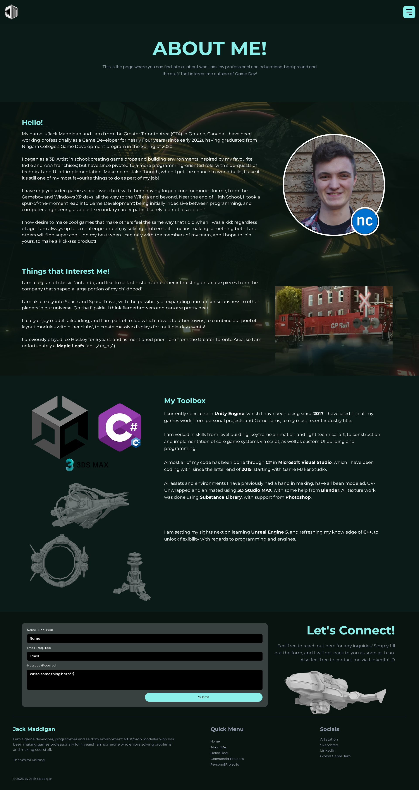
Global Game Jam (335, 756)
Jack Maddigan (34, 729)
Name (40, 630)
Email (39, 647)
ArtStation (329, 739)
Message (41, 665)
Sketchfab (329, 745)
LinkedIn (328, 750)
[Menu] (409, 12)
